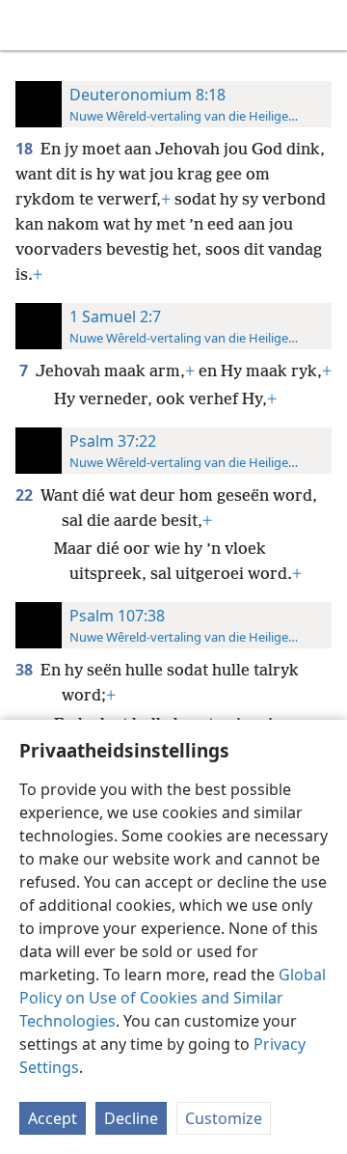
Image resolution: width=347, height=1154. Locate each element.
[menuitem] (29, 25)
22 (26, 495)
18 (26, 148)
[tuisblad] (29, 25)
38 (26, 669)
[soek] (322, 25)
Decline (131, 1118)
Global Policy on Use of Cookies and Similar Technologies (172, 997)
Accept (52, 1118)
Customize (223, 1118)
